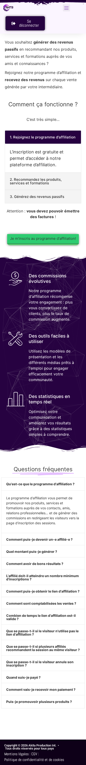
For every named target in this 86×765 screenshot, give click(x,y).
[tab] (43, 137)
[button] (66, 7)
